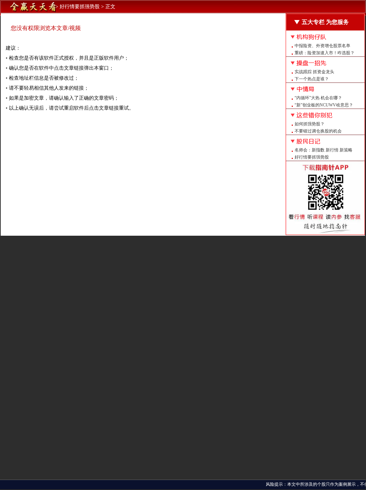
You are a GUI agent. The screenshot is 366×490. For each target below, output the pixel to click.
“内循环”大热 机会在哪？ (318, 97)
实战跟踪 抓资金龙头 (314, 71)
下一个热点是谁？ (312, 78)
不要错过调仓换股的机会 (318, 131)
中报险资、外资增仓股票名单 (322, 45)
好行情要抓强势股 (312, 157)
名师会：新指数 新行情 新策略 (323, 150)
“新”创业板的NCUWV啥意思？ (324, 105)
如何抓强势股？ (310, 123)
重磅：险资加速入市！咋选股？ (325, 52)
